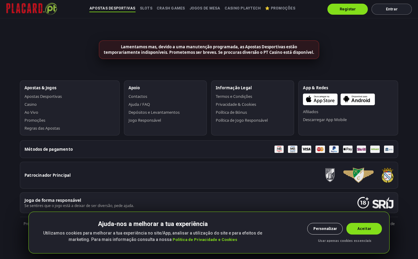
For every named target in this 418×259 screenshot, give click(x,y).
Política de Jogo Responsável (242, 120)
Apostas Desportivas (43, 96)
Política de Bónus (231, 112)
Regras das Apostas (42, 128)
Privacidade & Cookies (236, 104)
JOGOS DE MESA (204, 8)
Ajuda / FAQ (139, 104)
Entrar (392, 9)
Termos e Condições (234, 96)
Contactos (138, 96)
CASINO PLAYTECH (243, 8)
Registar (348, 9)
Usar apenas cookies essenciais (344, 240)
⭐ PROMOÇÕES (280, 8)
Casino (30, 104)
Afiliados (310, 111)
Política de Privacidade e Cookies (205, 239)
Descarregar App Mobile (325, 119)
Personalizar (325, 228)
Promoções (34, 120)
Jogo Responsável (145, 120)
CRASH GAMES (171, 8)
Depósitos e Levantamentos (154, 112)
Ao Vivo (31, 112)
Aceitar (364, 228)
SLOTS (146, 8)
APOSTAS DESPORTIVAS (112, 8)
